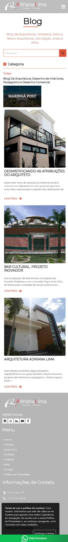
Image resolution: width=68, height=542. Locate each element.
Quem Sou (10, 449)
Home (8, 439)
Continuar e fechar (44, 533)
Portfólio (9, 454)
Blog (7, 464)
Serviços (9, 444)
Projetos (9, 459)
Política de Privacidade (17, 474)
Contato (9, 469)
